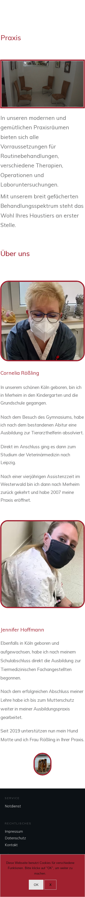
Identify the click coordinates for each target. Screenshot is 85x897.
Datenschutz (15, 838)
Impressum (14, 831)
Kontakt (11, 845)
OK (36, 885)
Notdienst (13, 806)
